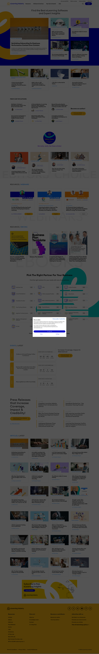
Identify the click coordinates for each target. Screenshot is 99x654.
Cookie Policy (62, 318)
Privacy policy (56, 318)
